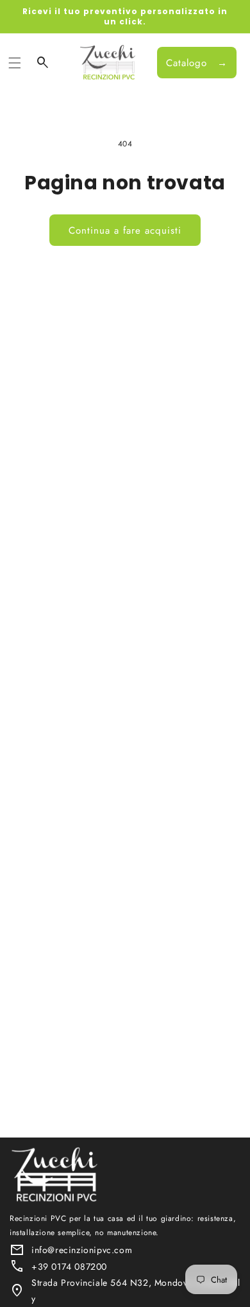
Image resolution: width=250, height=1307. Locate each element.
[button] (15, 63)
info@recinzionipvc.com (81, 1249)
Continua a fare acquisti (125, 230)
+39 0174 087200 (69, 1266)
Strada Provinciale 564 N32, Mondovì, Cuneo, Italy (135, 1290)
